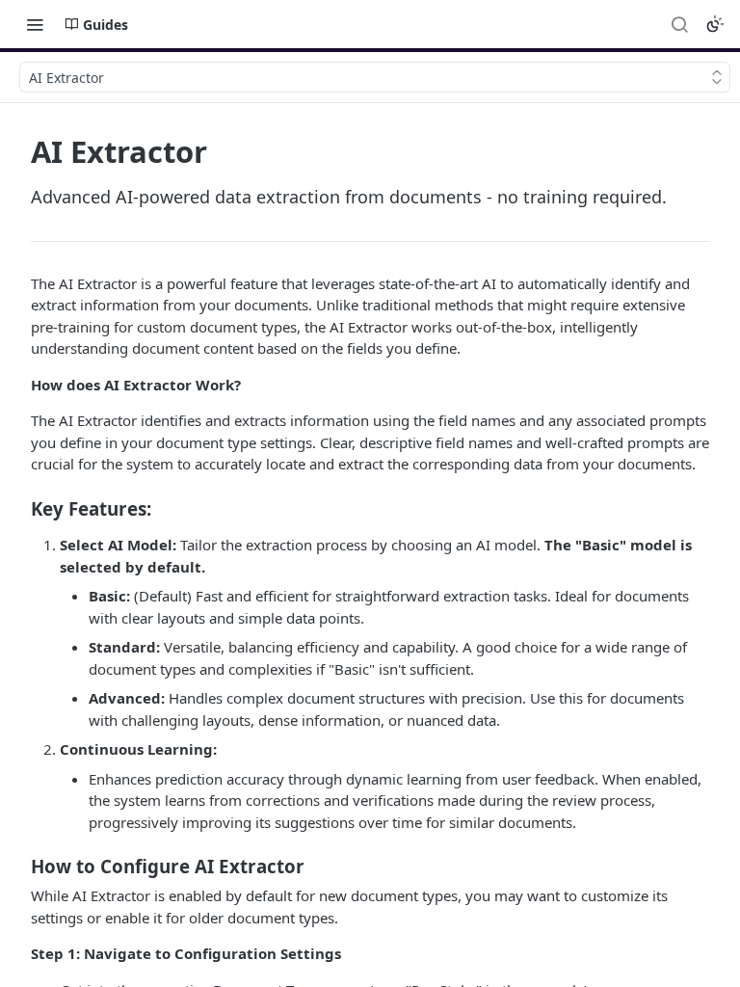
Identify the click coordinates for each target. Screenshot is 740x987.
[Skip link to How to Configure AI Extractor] (18, 866)
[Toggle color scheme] (715, 24)
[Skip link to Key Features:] (18, 508)
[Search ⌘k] (679, 24)
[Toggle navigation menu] (34, 24)
